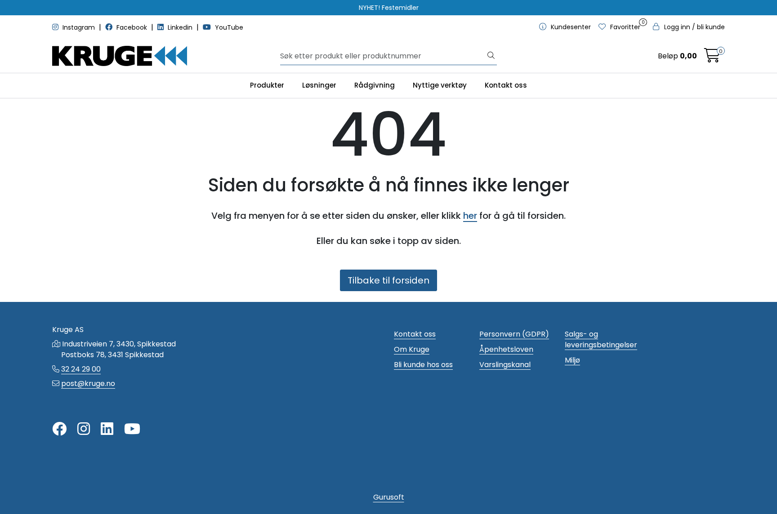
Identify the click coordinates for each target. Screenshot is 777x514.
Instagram (79, 27)
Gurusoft (388, 497)
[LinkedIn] (107, 429)
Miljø (572, 360)
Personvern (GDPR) (514, 334)
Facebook (132, 27)
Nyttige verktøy (440, 85)
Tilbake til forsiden (388, 280)
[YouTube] (132, 429)
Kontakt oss (506, 85)
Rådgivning (374, 85)
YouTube (228, 27)
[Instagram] (83, 429)
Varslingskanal (505, 364)
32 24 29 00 (81, 369)
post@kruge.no (88, 383)
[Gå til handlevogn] (712, 58)
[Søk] (491, 56)
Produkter (267, 85)
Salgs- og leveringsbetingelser (601, 339)
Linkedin (180, 27)
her (470, 215)
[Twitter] (59, 429)
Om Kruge (411, 349)
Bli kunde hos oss (423, 364)
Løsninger (319, 85)
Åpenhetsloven (506, 349)
